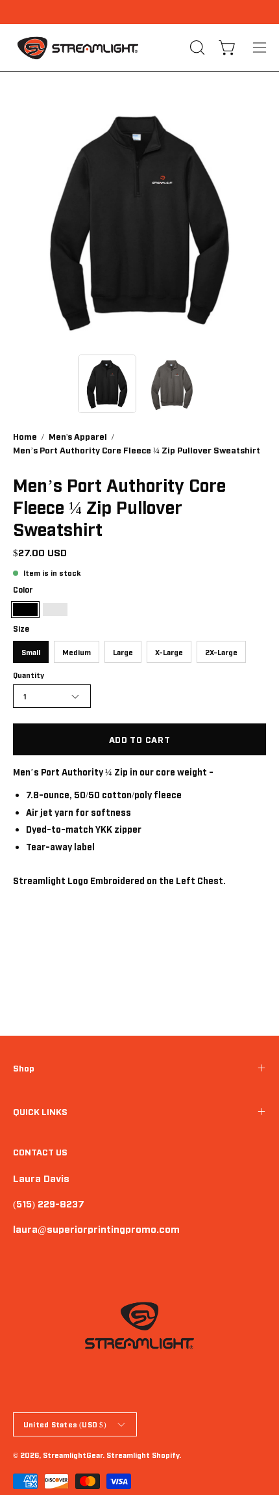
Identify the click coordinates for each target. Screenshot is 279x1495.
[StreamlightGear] (78, 47)
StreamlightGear (73, 1454)
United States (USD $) (64, 1424)
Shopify (165, 1454)
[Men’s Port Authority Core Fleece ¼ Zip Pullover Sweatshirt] (107, 384)
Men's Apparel (78, 436)
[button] (196, 47)
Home (25, 436)
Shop (23, 1067)
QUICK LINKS (40, 1111)
